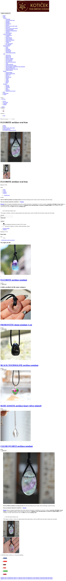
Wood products (9, 37)
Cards (7, 63)
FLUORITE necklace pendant (14, 280)
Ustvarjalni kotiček (9, 29)
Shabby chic (8, 74)
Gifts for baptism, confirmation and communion (15, 66)
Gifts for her (8, 55)
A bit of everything (7, 34)
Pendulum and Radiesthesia (11, 30)
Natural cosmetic (6, 45)
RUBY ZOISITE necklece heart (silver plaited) (21, 406)
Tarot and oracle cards (10, 20)
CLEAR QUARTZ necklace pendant (17, 446)
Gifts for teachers (9, 59)
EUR (4, 115)
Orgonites (8, 21)
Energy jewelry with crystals (11, 26)
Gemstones (8, 19)
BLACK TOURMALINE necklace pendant (19, 365)
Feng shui (8, 27)
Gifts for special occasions (11, 65)
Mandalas (8, 22)
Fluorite (22, 201)
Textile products (9, 38)
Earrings (7, 85)
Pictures (4, 71)
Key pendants (8, 44)
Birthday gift (8, 57)
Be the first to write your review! (8, 240)
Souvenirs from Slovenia (11, 62)
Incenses (7, 24)
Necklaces (8, 87)
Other (7, 82)
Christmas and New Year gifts (12, 68)
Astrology (8, 31)
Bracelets (7, 86)
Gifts (4, 53)
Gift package (8, 51)
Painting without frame (10, 73)
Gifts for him (8, 56)
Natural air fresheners (10, 40)
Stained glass (8, 41)
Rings (7, 88)
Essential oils (8, 23)
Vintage (7, 78)
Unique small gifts (9, 64)
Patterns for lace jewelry (10, 90)
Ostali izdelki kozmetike (10, 52)
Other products (9, 33)
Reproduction (8, 77)
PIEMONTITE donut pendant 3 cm (16, 325)
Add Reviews (6, 195)
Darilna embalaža (9, 70)
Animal (7, 80)
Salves (7, 48)
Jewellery (5, 84)
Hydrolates (8, 49)
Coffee (7, 79)
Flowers (7, 75)
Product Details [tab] (6, 228)
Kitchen (7, 81)
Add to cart (3, 217)
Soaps (7, 46)
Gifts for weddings (9, 58)
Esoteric (4, 17)
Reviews (5, 229)
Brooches (8, 89)
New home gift (9, 60)
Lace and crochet (9, 43)
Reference (3, 231)
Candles (7, 42)
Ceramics (7, 36)
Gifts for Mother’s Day (10, 67)
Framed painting (9, 72)
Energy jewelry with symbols (12, 28)
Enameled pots (9, 35)
